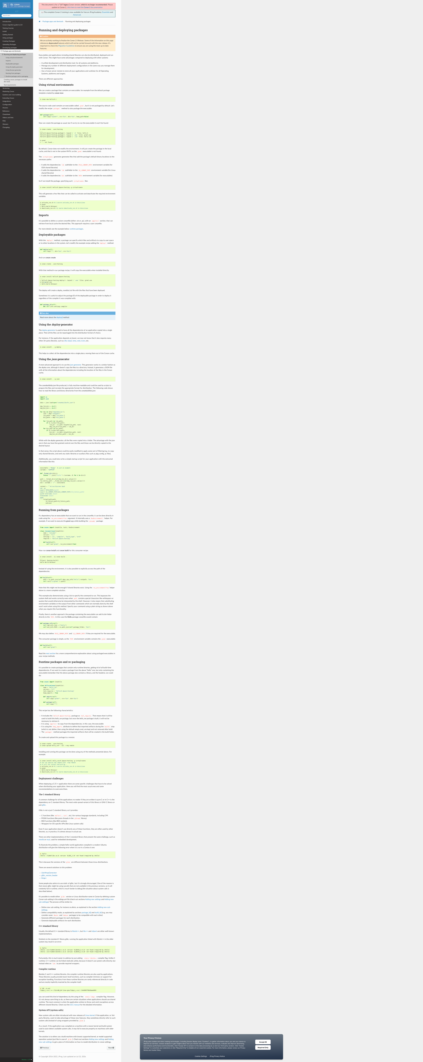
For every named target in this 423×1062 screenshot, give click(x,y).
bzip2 (70, 341)
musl (48, 839)
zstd (78, 341)
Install (4, 31)
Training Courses (8, 28)
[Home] (39, 21)
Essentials (106, 12)
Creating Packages (9, 41)
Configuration (7, 104)
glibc (44, 805)
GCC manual (75, 1005)
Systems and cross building (12, 95)
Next (110, 1048)
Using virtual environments (14, 57)
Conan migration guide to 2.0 (12, 25)
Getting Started (8, 35)
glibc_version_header (49, 875)
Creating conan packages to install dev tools (15, 80)
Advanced (77, 15)
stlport (94, 931)
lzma (74, 341)
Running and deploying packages (15, 54)
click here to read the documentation (85, 7)
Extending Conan (8, 98)
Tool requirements (10, 85)
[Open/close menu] (1, 51)
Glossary (5, 124)
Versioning (6, 88)
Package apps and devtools (12, 51)
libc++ (85, 931)
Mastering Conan (8, 91)
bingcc (43, 878)
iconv (83, 341)
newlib (41, 839)
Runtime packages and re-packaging (17, 76)
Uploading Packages (9, 44)
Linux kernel (90, 1015)
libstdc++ (75, 931)
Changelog (6, 127)
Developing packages (10, 48)
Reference (6, 111)
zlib (65, 341)
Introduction (7, 21)
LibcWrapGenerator (49, 873)
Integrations (7, 101)
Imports (8, 61)
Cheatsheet (6, 114)
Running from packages (13, 73)
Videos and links (8, 117)
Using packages (8, 38)
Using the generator (14, 67)
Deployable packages (12, 64)
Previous (45, 1048)
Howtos (5, 108)
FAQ (4, 121)
